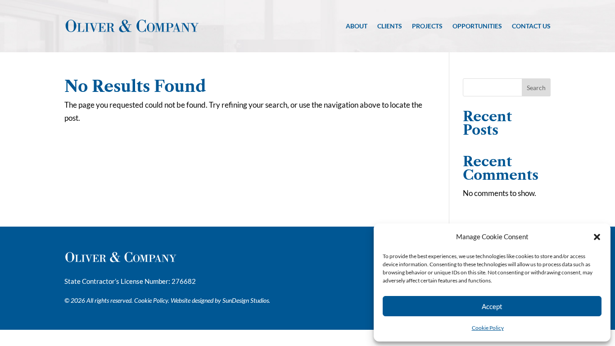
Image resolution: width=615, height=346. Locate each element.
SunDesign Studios (245, 300)
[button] (596, 236)
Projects (427, 26)
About (356, 26)
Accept (492, 306)
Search (536, 87)
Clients (389, 26)
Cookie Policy (488, 327)
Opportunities (477, 26)
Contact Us (531, 26)
